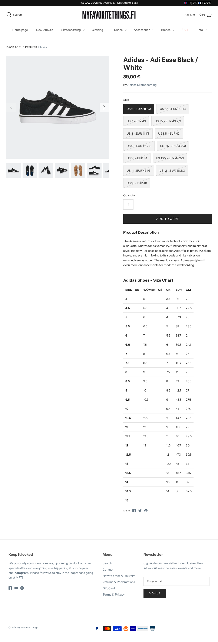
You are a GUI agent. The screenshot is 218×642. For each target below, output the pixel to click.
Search (107, 563)
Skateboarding (71, 30)
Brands (166, 30)
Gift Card (109, 588)
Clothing (97, 30)
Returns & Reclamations (119, 582)
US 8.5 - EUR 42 (168, 133)
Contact (108, 569)
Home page (20, 30)
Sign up (155, 593)
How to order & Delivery (119, 576)
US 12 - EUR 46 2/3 (172, 171)
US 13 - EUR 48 (137, 183)
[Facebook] (10, 588)
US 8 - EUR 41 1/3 (138, 133)
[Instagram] (22, 588)
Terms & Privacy (114, 594)
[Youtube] (16, 588)
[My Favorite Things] (109, 15)
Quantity (129, 195)
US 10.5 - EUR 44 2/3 (170, 158)
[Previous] (11, 107)
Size (126, 100)
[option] (57, 107)
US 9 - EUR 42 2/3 (139, 146)
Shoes (118, 30)
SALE (185, 30)
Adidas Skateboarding (141, 85)
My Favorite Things (27, 627)
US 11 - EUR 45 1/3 (139, 171)
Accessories (142, 30)
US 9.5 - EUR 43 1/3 (173, 146)
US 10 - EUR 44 (137, 158)
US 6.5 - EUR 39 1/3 (173, 109)
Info (200, 30)
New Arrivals (44, 30)
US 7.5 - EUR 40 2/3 (168, 121)
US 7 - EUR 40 (136, 121)
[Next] (104, 107)
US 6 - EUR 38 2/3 (139, 109)
